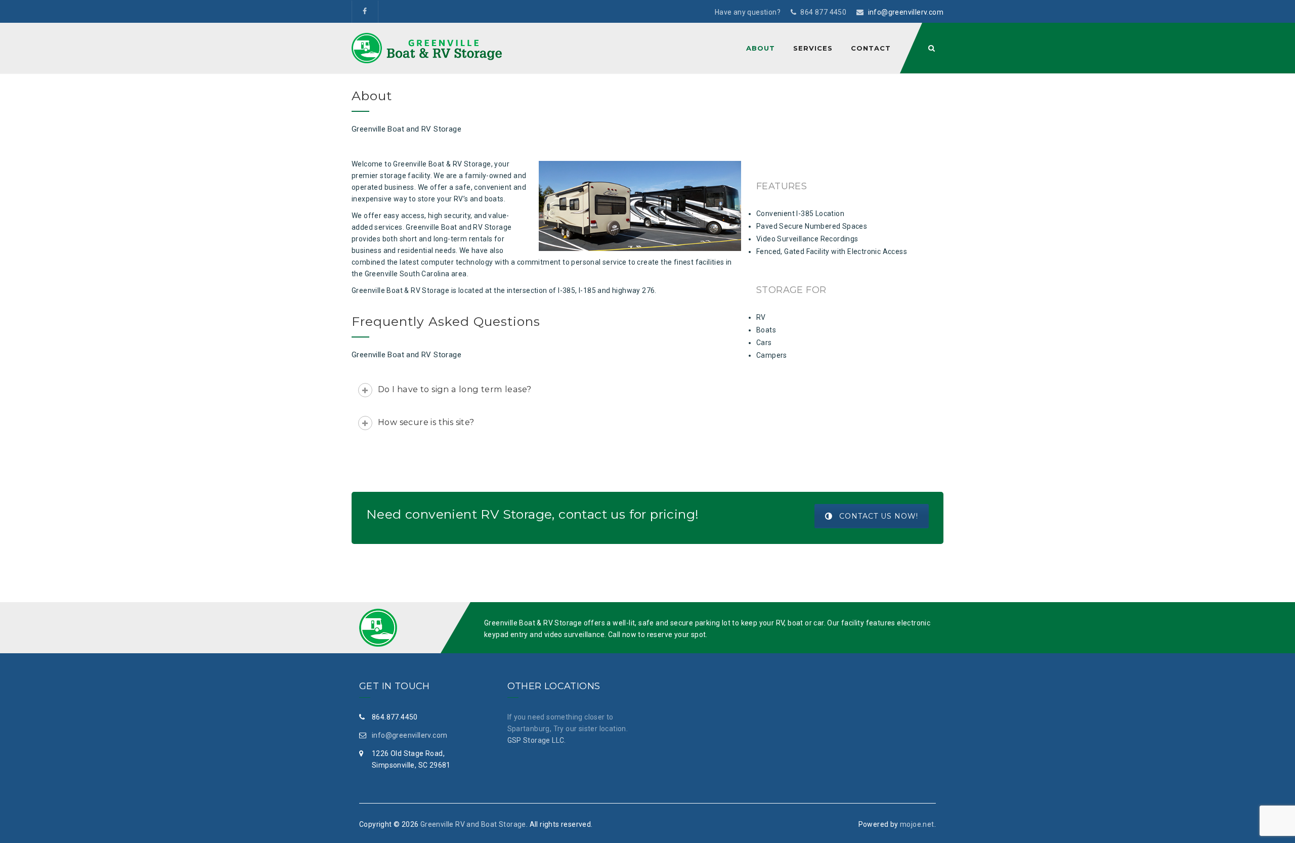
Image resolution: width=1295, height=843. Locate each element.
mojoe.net (917, 824)
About (760, 48)
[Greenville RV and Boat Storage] (427, 48)
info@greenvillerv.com (905, 12)
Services (813, 48)
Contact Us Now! (878, 516)
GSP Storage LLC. (536, 740)
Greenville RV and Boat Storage (473, 824)
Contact (871, 48)
